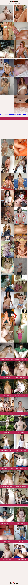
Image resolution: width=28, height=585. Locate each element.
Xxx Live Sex (14, 118)
